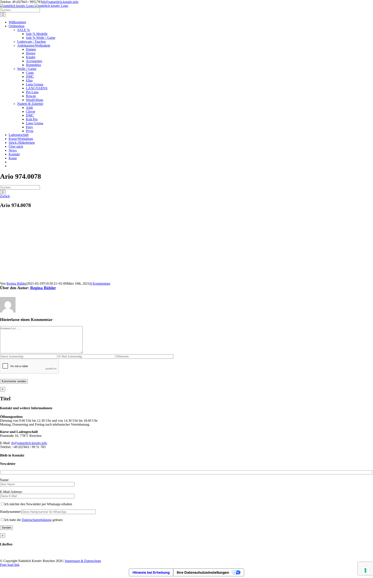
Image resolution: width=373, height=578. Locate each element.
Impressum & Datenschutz (83, 561)
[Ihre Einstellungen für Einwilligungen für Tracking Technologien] (365, 570)
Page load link (9, 565)
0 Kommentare (100, 283)
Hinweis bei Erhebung (151, 572)
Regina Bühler (16, 283)
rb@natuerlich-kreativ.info (60, 2)
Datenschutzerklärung (37, 520)
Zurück (5, 196)
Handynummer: (10, 511)
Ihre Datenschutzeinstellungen (203, 572)
